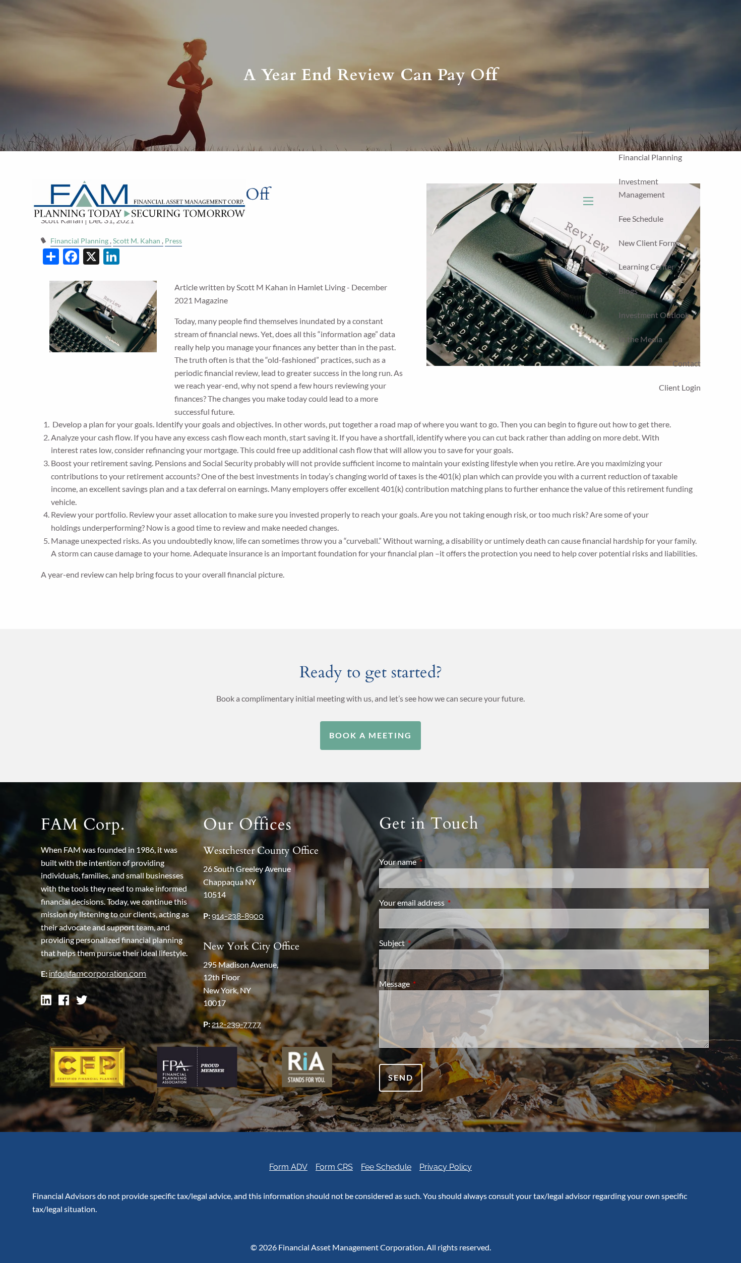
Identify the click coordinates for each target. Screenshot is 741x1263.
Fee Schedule (641, 218)
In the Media (640, 339)
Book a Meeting (370, 735)
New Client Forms (650, 242)
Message (430, 983)
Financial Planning (650, 157)
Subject (428, 943)
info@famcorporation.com (97, 974)
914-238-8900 (238, 916)
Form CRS (334, 1167)
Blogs (628, 290)
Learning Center (646, 266)
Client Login (680, 387)
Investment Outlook (654, 315)
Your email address (448, 902)
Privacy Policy (445, 1167)
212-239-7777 (236, 1024)
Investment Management (642, 187)
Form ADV (288, 1167)
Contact (686, 363)
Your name (434, 861)
